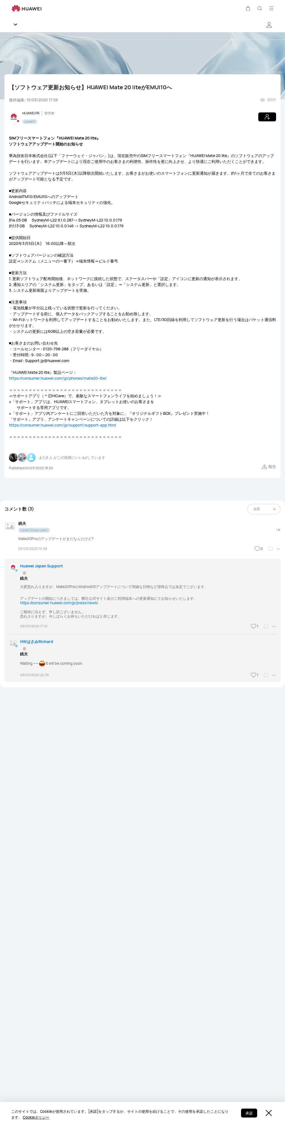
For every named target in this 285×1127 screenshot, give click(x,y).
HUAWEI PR (31, 113)
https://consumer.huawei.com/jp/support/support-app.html (62, 425)
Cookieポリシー (36, 1117)
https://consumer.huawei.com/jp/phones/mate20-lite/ (58, 378)
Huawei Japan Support (41, 566)
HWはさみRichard (36, 641)
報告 (272, 466)
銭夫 (22, 523)
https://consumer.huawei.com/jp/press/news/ (59, 602)
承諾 (249, 1113)
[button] (247, 8)
